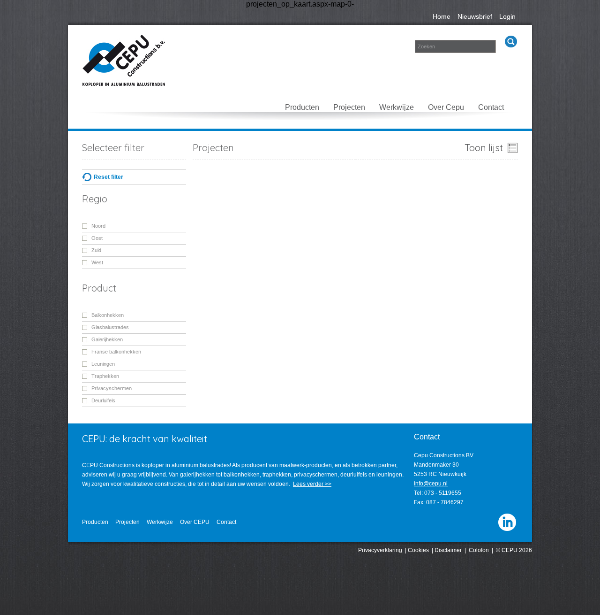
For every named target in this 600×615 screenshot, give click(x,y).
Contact (491, 107)
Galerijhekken (107, 339)
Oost (97, 238)
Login (507, 16)
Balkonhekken (107, 315)
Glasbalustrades (110, 327)
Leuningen (103, 364)
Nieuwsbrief (475, 16)
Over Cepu (446, 107)
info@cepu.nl (431, 483)
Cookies (418, 550)
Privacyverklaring (380, 550)
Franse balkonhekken (116, 351)
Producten (302, 107)
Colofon (479, 550)
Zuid (96, 250)
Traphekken (105, 376)
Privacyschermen (111, 388)
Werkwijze (396, 107)
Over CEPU (195, 522)
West (97, 262)
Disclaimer (448, 550)
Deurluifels (103, 400)
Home (441, 16)
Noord (98, 226)
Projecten (349, 107)
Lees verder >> (312, 484)
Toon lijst (484, 148)
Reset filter (108, 177)
